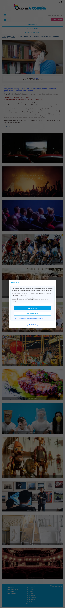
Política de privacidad (32, 326)
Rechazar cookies (32, 313)
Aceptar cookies (32, 308)
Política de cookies (32, 324)
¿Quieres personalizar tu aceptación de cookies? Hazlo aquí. (29, 318)
